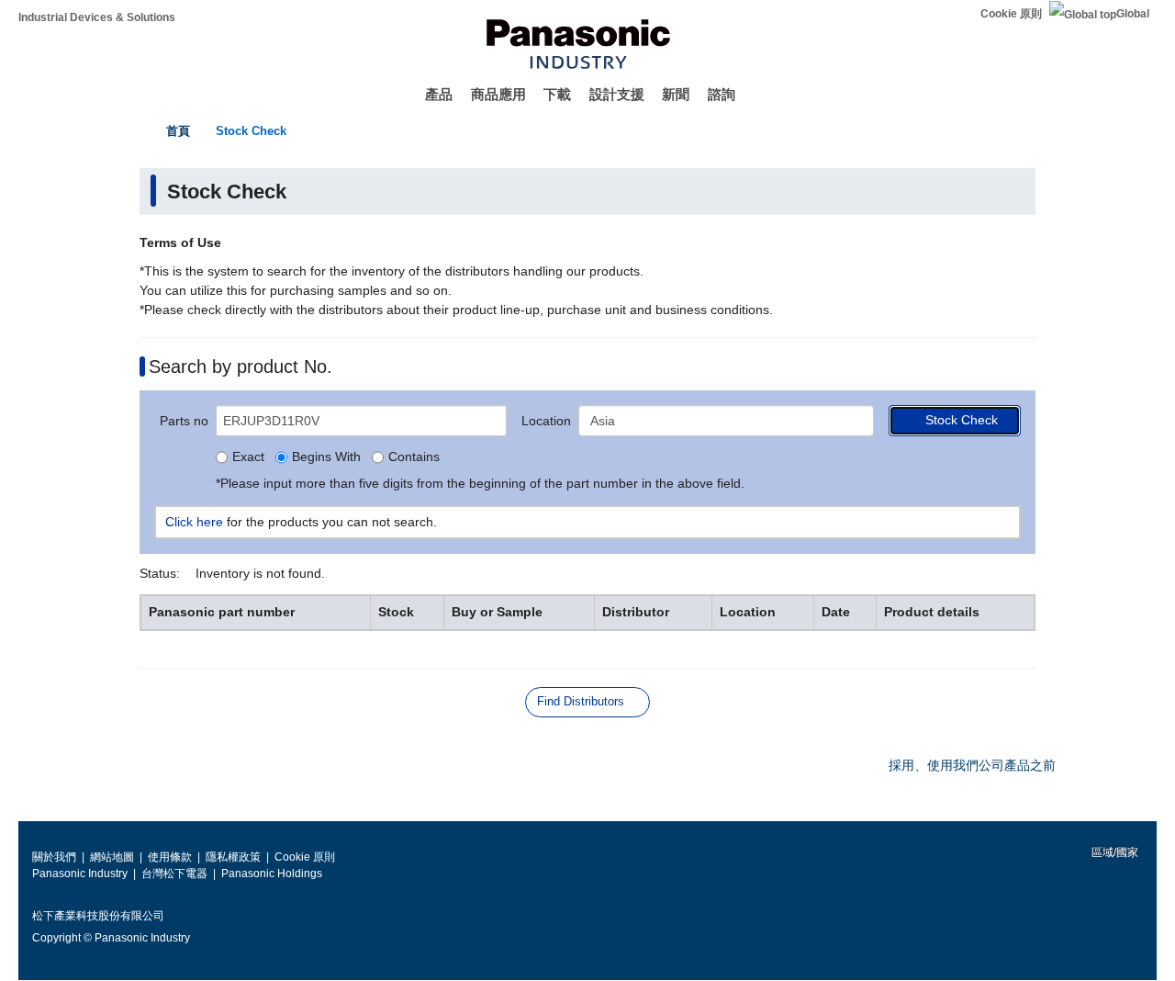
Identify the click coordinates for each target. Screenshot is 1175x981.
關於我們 (54, 857)
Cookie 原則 (1011, 13)
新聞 (675, 94)
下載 (557, 94)
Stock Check (251, 131)
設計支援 (616, 94)
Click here (194, 521)
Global (1132, 13)
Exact (248, 457)
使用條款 (170, 857)
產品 (439, 94)
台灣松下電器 (174, 873)
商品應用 (498, 94)
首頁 (178, 131)
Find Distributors (580, 701)
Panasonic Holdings (271, 873)
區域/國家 (1113, 852)
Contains (414, 457)
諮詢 (721, 94)
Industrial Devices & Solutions (96, 17)
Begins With (326, 457)
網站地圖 (112, 857)
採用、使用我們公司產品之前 (972, 765)
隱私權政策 (233, 857)
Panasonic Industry (80, 873)
